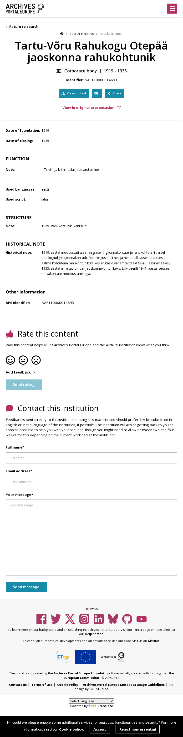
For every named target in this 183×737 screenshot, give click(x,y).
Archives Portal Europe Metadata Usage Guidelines (124, 684)
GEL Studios (98, 689)
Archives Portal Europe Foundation (82, 673)
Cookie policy (71, 729)
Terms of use (41, 684)
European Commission (81, 678)
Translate (105, 706)
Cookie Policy (67, 684)
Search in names (82, 33)
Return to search (23, 26)
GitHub (153, 641)
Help (88, 634)
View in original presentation (88, 107)
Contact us (18, 684)
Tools (137, 629)
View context (76, 93)
